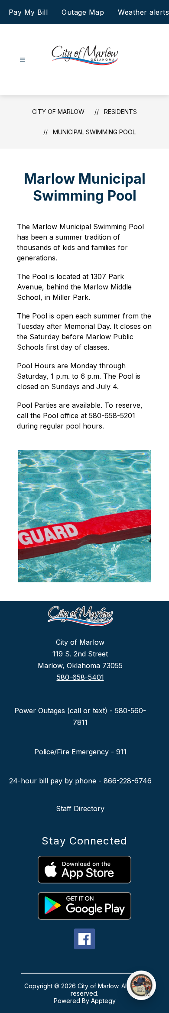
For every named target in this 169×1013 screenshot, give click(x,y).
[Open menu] (22, 60)
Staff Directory (80, 808)
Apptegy (103, 1000)
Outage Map (83, 12)
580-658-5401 (80, 677)
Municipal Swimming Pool (94, 132)
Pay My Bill (28, 12)
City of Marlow (58, 111)
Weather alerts (143, 12)
